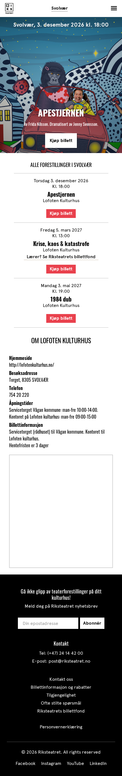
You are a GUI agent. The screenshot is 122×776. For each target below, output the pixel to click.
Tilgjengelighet (61, 695)
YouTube (75, 763)
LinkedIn (98, 763)
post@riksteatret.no (69, 661)
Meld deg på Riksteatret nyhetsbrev (61, 606)
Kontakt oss (61, 679)
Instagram (51, 763)
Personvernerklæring (61, 727)
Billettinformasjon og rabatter (61, 687)
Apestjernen (61, 194)
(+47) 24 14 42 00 (65, 653)
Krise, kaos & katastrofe (61, 243)
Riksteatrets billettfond (61, 711)
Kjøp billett (61, 140)
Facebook (25, 763)
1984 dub (61, 299)
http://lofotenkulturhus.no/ (31, 364)
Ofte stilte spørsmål (61, 703)
